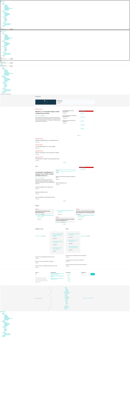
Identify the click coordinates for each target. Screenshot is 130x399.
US (5, 51)
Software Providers (8, 23)
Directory (4, 22)
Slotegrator (82, 113)
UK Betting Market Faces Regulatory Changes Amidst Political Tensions (47, 158)
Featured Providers (82, 111)
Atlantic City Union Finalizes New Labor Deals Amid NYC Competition (47, 152)
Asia (5, 18)
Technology (7, 10)
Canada (6, 19)
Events (4, 40)
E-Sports (6, 5)
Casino (6, 34)
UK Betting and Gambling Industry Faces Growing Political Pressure (46, 140)
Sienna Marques (38, 115)
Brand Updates (7, 13)
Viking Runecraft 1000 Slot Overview (41, 192)
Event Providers (7, 24)
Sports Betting (7, 9)
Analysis (6, 12)
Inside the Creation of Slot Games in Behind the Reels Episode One (57, 279)
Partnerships (7, 7)
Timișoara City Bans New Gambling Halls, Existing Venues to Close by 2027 (46, 265)
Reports (6, 45)
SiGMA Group (83, 169)
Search (12, 29)
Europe (6, 20)
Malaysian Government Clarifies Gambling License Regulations (44, 261)
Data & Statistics (7, 14)
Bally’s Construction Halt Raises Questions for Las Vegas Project (66, 169)
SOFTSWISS (83, 117)
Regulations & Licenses (8, 8)
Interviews (6, 15)
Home (3, 3)
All (37, 97)
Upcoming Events (38, 96)
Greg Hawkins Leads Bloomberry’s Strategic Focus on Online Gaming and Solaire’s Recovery (44, 174)
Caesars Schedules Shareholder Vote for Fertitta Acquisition (45, 146)
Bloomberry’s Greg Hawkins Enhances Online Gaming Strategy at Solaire (57, 274)
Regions (4, 16)
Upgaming (82, 128)
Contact (4, 26)
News (3, 33)
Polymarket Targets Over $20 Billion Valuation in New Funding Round (76, 255)
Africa (6, 17)
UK (5, 21)
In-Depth (4, 11)
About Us (4, 25)
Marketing (6, 6)
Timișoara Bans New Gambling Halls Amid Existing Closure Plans (44, 256)
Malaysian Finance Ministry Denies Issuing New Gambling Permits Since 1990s (58, 235)
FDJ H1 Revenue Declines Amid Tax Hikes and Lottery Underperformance (76, 264)
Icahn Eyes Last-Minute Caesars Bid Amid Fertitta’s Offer (45, 197)
